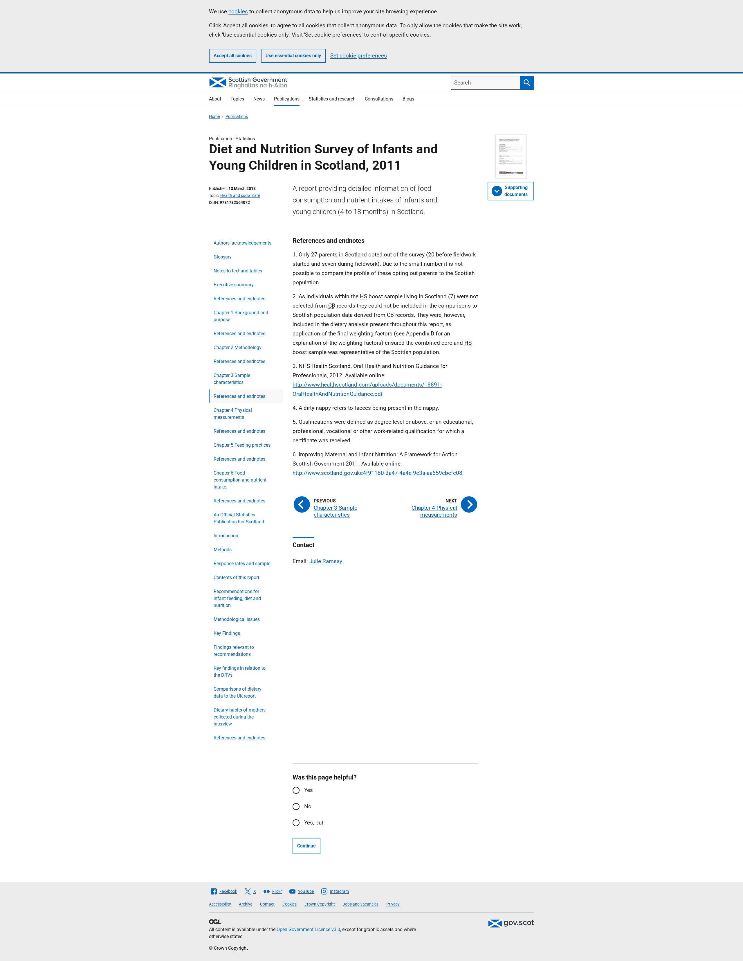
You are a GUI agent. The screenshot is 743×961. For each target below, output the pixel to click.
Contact (267, 904)
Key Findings (227, 633)
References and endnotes (239, 298)
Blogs (408, 99)
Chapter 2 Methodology (238, 347)
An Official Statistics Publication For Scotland (239, 518)
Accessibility (220, 904)
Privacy (393, 904)
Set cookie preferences (358, 55)
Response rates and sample (242, 563)
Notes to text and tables (238, 271)
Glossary (223, 257)
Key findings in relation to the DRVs (240, 671)
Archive (245, 904)
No (307, 806)
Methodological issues (237, 619)
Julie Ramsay (325, 561)
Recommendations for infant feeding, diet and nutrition (237, 598)
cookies (238, 11)
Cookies (289, 904)
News (259, 99)
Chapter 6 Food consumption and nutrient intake (240, 480)
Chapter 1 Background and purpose (241, 316)
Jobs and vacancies (360, 904)
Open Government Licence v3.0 (308, 929)
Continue (306, 846)
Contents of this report (236, 577)
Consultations (379, 99)
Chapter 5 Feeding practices (242, 445)
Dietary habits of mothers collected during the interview (240, 717)
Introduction (226, 535)
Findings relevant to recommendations (234, 650)
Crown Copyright (319, 904)
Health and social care (240, 195)
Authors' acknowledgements (242, 243)
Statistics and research (332, 99)
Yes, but (313, 822)
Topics (237, 99)
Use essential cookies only (293, 55)
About (215, 99)
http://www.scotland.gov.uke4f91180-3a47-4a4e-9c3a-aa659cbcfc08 (377, 473)
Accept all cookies (233, 55)
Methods (223, 549)
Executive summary (234, 285)
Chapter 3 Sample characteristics (232, 379)
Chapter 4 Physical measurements (233, 413)
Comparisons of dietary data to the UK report (238, 692)
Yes (308, 790)
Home (214, 116)
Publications (287, 99)
